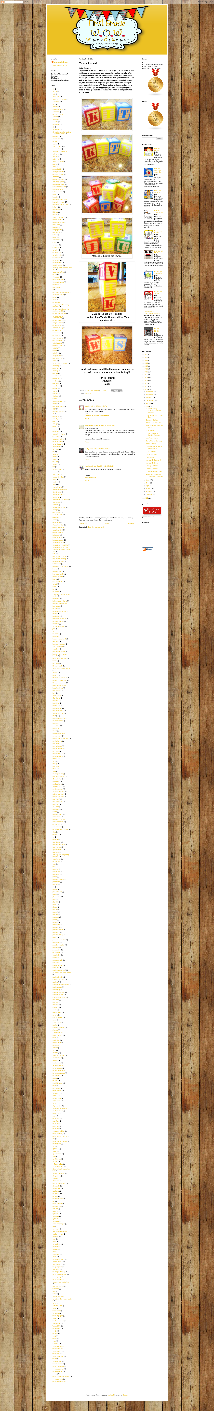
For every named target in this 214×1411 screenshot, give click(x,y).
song (54, 1146)
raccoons (56, 958)
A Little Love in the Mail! (154, 423)
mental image (57, 746)
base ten (55, 197)
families (55, 454)
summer (55, 1196)
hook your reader (58, 574)
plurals (55, 907)
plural (54, 904)
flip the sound (57, 469)
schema (55, 1048)
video (54, 1308)
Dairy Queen (57, 356)
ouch (54, 864)
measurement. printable (60, 738)
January (149, 494)
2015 (146, 380)
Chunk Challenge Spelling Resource (153, 434)
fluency (55, 472)
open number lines (59, 845)
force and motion (58, 477)
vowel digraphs (58, 1316)
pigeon (55, 889)
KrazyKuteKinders (91, 425)
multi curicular (57, 784)
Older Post (130, 523)
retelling (55, 1010)
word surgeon (57, 1349)
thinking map (57, 1277)
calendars (56, 247)
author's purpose (58, 182)
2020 (146, 366)
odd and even (57, 827)
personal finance (58, 879)
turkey (55, 1294)
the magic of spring (59, 1272)
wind (54, 1336)
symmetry (56, 1216)
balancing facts (58, 189)
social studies (57, 1134)
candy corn (56, 260)
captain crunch (57, 265)
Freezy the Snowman (60, 489)
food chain (56, 474)
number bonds (57, 814)
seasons (55, 1060)
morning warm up (58, 776)
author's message (58, 179)
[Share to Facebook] (119, 390)
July (147, 406)
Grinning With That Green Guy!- (158, 170)
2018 (146, 372)
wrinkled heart (57, 1361)
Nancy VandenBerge (60, 62)
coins (54, 300)
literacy (55, 675)
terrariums (56, 1254)
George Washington (59, 507)
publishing (56, 942)
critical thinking (58, 340)
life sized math (57, 666)
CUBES (55, 348)
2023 (146, 357)
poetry (55, 912)
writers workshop (58, 1371)
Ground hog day (58, 525)
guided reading (58, 532)
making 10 (56, 705)
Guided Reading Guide (154, 472)
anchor (55, 144)
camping (55, 250)
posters (55, 922)
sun (54, 1201)
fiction (54, 459)
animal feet (56, 154)
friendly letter (57, 492)
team (54, 1239)
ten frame (56, 1249)
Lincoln (55, 673)
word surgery (57, 1351)
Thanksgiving (57, 1262)
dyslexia (55, 388)
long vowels (57, 690)
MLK (54, 761)
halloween (56, 535)
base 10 (55, 194)
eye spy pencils (58, 441)
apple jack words (58, 161)
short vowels (57, 1088)
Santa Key (56, 1040)
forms (54, 479)
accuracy (56, 112)
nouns (55, 812)
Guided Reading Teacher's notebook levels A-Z (153, 410)
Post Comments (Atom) (96, 527)
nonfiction (56, 809)
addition (55, 117)
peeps (55, 877)
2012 (146, 389)
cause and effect (58, 272)
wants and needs (58, 1321)
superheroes (57, 1206)
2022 (146, 360)
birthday (55, 212)
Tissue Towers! (151, 444)
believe (55, 207)
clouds (55, 297)
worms (55, 1359)
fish (54, 467)
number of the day (59, 819)
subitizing (56, 1191)
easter (55, 398)
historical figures (58, 561)
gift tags (55, 510)
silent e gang (57, 1098)
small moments (58, 1111)
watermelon (56, 1328)
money (55, 764)
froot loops (56, 502)
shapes (55, 1081)
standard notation (58, 1173)
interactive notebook (59, 619)
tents (54, 1252)
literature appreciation (60, 678)
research (55, 1007)
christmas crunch (58, 280)
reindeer (55, 1002)
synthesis (56, 1221)
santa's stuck (57, 1043)
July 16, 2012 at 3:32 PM (102, 449)
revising (55, 1015)
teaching (55, 1236)
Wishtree (55, 1344)
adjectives (56, 119)
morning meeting (58, 774)
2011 (146, 498)
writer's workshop (58, 1366)
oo (53, 837)
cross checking (58, 345)
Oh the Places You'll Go (60, 829)
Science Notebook (152, 469)
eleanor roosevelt (58, 411)
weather (55, 1333)
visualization (57, 1311)
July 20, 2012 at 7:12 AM (105, 466)
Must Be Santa (57, 786)
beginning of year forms (60, 204)
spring (55, 1161)
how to (55, 579)
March (148, 489)
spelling (55, 1151)
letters (55, 661)
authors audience (58, 184)
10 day (55, 91)
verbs (54, 1303)
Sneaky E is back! (152, 466)
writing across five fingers (61, 1376)
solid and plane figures (60, 1141)
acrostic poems (58, 114)
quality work (57, 952)
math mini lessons (59, 718)
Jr (53, 631)
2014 (146, 383)
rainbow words (57, 960)
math (54, 716)
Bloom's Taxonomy (59, 217)
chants (55, 274)
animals (55, 156)
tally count (56, 1229)
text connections (58, 1259)
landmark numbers (59, 644)
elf (53, 414)
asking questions (58, 172)
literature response (59, 683)
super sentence (58, 1204)
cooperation (57, 333)
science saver (57, 1058)
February (149, 492)
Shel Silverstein (58, 1083)
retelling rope (57, 1012)
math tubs (56, 726)
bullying (55, 237)
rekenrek (55, 1005)
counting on (56, 335)
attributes (56, 177)
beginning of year (58, 202)
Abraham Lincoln (58, 109)
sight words (56, 1093)
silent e (55, 1096)
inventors (56, 624)
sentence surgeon (59, 1073)
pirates (55, 894)
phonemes (56, 882)
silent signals (57, 1101)
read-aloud (56, 968)
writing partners (58, 1379)
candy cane (56, 257)
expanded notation (59, 434)
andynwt (111, 1395)
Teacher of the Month (60, 1231)
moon (54, 769)
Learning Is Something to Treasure (97, 415)
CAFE (54, 242)
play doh (55, 902)
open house (57, 842)
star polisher (57, 1176)
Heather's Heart (90, 466)
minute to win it (58, 754)
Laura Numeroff (58, 646)
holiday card (57, 564)
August (148, 403)
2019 (54, 104)
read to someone (58, 965)
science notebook (58, 1055)
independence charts (60, 601)
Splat (54, 1156)
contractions (57, 330)
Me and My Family (158, 232)
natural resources (58, 794)
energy (55, 421)
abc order (56, 107)
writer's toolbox (58, 1364)
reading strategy (58, 995)
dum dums (56, 386)
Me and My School (158, 292)
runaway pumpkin (59, 1027)
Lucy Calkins (57, 695)
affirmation (56, 124)
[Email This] (112, 390)
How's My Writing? (157, 191)
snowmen (56, 1128)
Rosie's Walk (57, 1022)
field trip (55, 462)
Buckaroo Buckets (152, 420)
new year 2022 (58, 802)
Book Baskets (150, 430)
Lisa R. (87, 406)
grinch (55, 520)
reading (55, 982)
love (54, 693)
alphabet (55, 136)
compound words (58, 320)
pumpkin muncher (59, 945)
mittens (55, 759)
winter (55, 1339)
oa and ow (56, 824)
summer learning (58, 1198)
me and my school (59, 733)
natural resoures (58, 797)
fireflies (55, 464)
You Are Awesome (152, 438)
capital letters (57, 263)
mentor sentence (58, 748)
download (56, 376)
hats (54, 554)
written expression (59, 1382)
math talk (56, 723)
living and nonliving (59, 685)
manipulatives (57, 708)
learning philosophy (59, 651)
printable (55, 927)
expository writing (58, 439)
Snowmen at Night (59, 1131)
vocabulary (56, 1313)
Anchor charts (57, 149)
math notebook (58, 721)
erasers (55, 429)
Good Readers (57, 515)
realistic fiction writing (60, 997)
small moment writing (60, 1108)
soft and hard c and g (60, 1136)
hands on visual (58, 540)
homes (55, 569)
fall (53, 452)
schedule (56, 1045)
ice (53, 589)
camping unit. (57, 255)
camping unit (57, 252)
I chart (55, 584)
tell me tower (57, 1244)
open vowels (57, 847)
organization (57, 859)
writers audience (58, 1369)
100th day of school (59, 99)
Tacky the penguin (59, 1224)
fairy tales (56, 449)
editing (55, 404)
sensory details (58, 1065)
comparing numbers (59, 313)
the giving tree (57, 1267)
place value (56, 897)
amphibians (56, 139)
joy (53, 629)
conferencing (57, 325)
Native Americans (58, 791)
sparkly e (56, 1149)
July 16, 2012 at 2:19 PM (107, 425)
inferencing (56, 606)
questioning (56, 955)
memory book (57, 743)
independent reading (60, 603)
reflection (56, 1000)
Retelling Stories (157, 149)
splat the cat (57, 1159)
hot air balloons (58, 576)
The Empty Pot (57, 1264)
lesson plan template (60, 658)
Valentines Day (58, 1296)
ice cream (56, 592)
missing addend (58, 756)
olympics (55, 834)
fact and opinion (58, 444)
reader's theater (58, 977)
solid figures (57, 1144)
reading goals (57, 987)
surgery (55, 1209)
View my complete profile (59, 65)
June (148, 480)
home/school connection (61, 566)
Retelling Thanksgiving (158, 211)
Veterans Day (57, 1306)
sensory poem (57, 1068)
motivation (56, 781)
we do (55, 1331)
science (55, 1053)
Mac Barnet (56, 698)
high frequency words (60, 556)
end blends (56, 416)
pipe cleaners (57, 892)
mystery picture (58, 789)
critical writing (57, 343)
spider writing (57, 1154)
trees (54, 1291)
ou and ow (56, 861)
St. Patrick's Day (58, 1166)
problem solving (58, 935)
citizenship (56, 287)
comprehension (58, 323)
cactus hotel (57, 240)
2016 (146, 378)
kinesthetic (56, 636)
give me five (57, 512)
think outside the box (59, 1274)
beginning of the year (60, 199)
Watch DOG (56, 1326)
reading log (56, 990)
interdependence (58, 621)
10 (53, 89)
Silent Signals (150, 457)
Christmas (56, 277)
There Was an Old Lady (154, 441)
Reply (87, 418)
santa (54, 1038)
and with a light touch (60, 151)
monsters (56, 766)
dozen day (56, 378)
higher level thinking (59, 559)
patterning (56, 874)
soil (54, 1139)
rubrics (55, 1025)
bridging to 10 (57, 230)
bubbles (55, 235)
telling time (56, 1246)
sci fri (54, 1050)
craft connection (58, 338)
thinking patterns (58, 1279)
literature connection (59, 680)
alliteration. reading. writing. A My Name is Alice (62, 133)
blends (55, 215)
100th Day (56, 97)
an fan (55, 141)
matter (55, 731)
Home (107, 523)
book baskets (57, 220)
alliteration (56, 129)
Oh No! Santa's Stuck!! (156, 330)
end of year (56, 419)
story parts (56, 1186)
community (56, 302)
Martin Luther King (59, 713)
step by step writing (59, 1183)
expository (56, 436)
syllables (55, 1214)
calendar (55, 245)
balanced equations (59, 187)
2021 (146, 363)
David (54, 361)
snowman (56, 1126)
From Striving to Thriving (61, 500)
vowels (55, 1318)
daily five (55, 353)
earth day (56, 394)
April (148, 486)
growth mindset (58, 530)
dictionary (56, 366)
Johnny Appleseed (59, 626)
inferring (55, 608)
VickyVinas (89, 449)
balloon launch (58, 192)
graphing (56, 517)
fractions (55, 482)
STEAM (55, 1178)
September (150, 400)
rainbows (56, 962)
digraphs (55, 368)
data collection (57, 358)
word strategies (58, 1346)
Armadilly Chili (57, 169)
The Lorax (56, 1269)
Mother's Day (57, 779)
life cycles (56, 663)
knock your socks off (59, 639)
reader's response (59, 970)
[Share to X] (116, 390)
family (54, 457)
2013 (146, 386)
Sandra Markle (57, 1035)
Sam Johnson (57, 1032)
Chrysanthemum (58, 282)
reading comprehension (61, 985)
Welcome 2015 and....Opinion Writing (152, 312)
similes (55, 1103)
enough (55, 424)
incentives (56, 598)
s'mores (55, 1030)
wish (54, 1341)
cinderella (56, 284)
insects (55, 614)
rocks (54, 1020)
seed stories (57, 1063)
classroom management (61, 292)
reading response (58, 992)
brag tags (56, 227)
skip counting (57, 1106)
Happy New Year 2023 (60, 545)
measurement (57, 736)
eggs (54, 409)
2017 (146, 375)
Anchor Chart (57, 146)
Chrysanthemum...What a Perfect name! (154, 447)
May (147, 483)
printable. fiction (58, 930)
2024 (146, 354)
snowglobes (57, 1123)
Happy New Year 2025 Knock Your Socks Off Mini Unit (61, 549)
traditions (56, 1289)
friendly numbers (58, 494)
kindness (56, 634)
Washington (57, 1323)
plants (55, 899)
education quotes (58, 406)
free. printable (57, 487)
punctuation (56, 950)
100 (54, 94)
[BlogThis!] (114, 390)
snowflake (56, 1121)
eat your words (57, 401)
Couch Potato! (151, 451)
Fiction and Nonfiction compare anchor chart (154, 475)
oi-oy (54, 832)
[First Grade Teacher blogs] (155, 129)
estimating (56, 431)
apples (55, 164)
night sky (55, 804)
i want (54, 587)
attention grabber (58, 174)
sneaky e (56, 1113)
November (150, 395)
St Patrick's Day (58, 1164)
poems (55, 909)
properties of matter (59, 940)
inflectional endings (59, 611)
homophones (57, 571)
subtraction (56, 1193)
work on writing (58, 1356)
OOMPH (55, 839)
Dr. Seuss (56, 381)
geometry (56, 505)
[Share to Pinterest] (121, 390)
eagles (55, 391)
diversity (55, 371)
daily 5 (55, 351)
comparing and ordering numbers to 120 (61, 310)
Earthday (56, 396)
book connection (58, 222)
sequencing (56, 1075)
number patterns (58, 822)
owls (54, 866)
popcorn (55, 915)
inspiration (56, 616)
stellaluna (56, 1181)
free (54, 484)
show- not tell (57, 1091)
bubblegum (56, 232)
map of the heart (58, 711)
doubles (55, 373)
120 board (56, 102)
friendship (56, 497)
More (54, 771)
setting (55, 1078)
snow (54, 1116)
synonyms (56, 1219)
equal (54, 426)
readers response (58, 979)
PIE (54, 887)
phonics (55, 884)
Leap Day (56, 649)
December (150, 392)
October (149, 397)
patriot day (56, 872)
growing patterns (58, 527)
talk (54, 1226)
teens (54, 1241)
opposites (56, 852)
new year (56, 799)
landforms (56, 641)
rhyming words (57, 1017)
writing (55, 1374)
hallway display (58, 537)
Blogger (125, 1395)
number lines (57, 817)
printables (56, 932)
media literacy (57, 741)
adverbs (55, 122)
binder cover (57, 210)
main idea (56, 703)
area (54, 167)
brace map (56, 225)
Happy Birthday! (151, 454)
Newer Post (84, 523)
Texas (54, 1257)
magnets (55, 701)
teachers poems (58, 1234)
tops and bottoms (58, 1286)
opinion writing (57, 850)
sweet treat (56, 1211)
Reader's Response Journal (62, 973)
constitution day (58, 328)
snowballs (56, 1118)
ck (53, 290)
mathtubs (56, 728)
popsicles (56, 917)
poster (55, 920)
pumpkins (56, 947)
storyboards (56, 1188)
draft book (56, 383)
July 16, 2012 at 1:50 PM (99, 406)
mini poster (56, 751)
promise (55, 937)
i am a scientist (57, 581)
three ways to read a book (61, 1282)
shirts (54, 1085)
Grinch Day (56, 522)
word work (88, 393)
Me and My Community (158, 272)
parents (55, 869)
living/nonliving (58, 688)
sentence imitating (59, 1070)
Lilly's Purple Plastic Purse (61, 668)
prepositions (57, 925)
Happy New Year (58, 543)
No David (56, 807)
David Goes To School (60, 363)
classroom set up (58, 295)
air (53, 127)
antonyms (56, 159)
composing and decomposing (58, 317)
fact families (56, 447)
